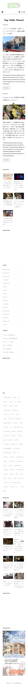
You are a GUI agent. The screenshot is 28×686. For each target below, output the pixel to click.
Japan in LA (13, 435)
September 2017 (6, 283)
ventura (9, 478)
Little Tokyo (16, 440)
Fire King (6, 427)
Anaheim (5, 401)
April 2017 (5, 297)
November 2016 (6, 314)
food (11, 427)
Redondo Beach (20, 461)
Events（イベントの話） (8, 341)
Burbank (10, 405)
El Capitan (15, 422)
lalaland (10, 440)
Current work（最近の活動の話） (10, 338)
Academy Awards (7, 397)
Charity (16, 405)
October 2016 (6, 317)
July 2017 (5, 286)
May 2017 (5, 293)
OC (18, 452)
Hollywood (19, 431)
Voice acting (20, 478)
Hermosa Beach (7, 431)
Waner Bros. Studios (15, 482)
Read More (6, 87)
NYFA (14, 452)
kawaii (5, 440)
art (14, 401)
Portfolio (12, 457)
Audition (19, 401)
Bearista (5, 405)
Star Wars (6, 474)
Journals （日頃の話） (8, 345)
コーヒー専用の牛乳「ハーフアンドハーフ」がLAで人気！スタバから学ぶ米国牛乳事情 (19, 514)
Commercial (6, 414)
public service (12, 461)
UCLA (21, 474)
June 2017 (5, 290)
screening (6, 469)
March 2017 (5, 300)
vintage (14, 478)
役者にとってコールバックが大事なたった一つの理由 (8, 583)
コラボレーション (14, 486)
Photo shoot (6, 457)
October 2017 (6, 279)
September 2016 (6, 321)
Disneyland (10, 418)
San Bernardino (18, 465)
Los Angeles (6, 444)
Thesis (17, 474)
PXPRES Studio (11, 683)
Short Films (11, 469)
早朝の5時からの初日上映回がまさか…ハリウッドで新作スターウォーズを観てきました (18, 185)
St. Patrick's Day (20, 469)
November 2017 (6, 276)
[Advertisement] (14, 247)
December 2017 (6, 273)
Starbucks (12, 474)
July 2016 (5, 324)
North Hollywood (7, 452)
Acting (14, 397)
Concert (12, 414)
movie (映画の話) (7, 448)
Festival (21, 422)
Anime (10, 401)
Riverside (11, 465)
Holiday (13, 431)
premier (5, 461)
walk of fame (6, 482)
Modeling (21, 444)
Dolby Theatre (18, 418)
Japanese (20, 435)
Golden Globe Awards (18, 427)
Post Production (19, 457)
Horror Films (6, 435)
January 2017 (5, 307)
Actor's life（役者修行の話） (9, 335)
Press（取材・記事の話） (8, 352)
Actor (19, 397)
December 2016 (6, 310)
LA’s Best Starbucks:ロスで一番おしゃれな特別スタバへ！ (8, 548)
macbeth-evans (14, 444)
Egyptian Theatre (7, 422)
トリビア (22, 486)
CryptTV (18, 414)
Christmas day (15, 410)
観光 (5, 491)
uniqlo (5, 478)
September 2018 (6, 269)
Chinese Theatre (7, 410)
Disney (5, 418)
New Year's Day (16, 448)
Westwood (6, 486)
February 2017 (6, 304)
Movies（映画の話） (7, 348)
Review (5, 465)
